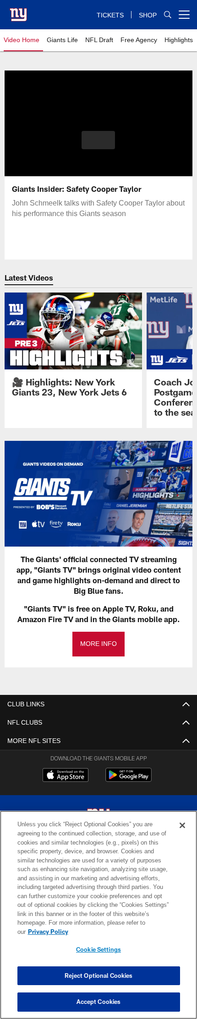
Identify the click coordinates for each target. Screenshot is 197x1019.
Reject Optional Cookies (99, 975)
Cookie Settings (98, 949)
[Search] (167, 15)
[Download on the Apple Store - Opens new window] (65, 776)
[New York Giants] (98, 818)
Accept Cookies (99, 1001)
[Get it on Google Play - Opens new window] (128, 779)
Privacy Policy (118, 931)
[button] (98, 140)
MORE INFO (98, 644)
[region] (98, 919)
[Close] (182, 834)
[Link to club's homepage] (18, 11)
